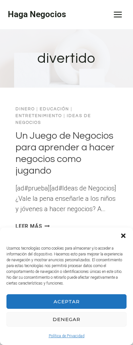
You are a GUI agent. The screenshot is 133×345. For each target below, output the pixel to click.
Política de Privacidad (67, 336)
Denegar (66, 319)
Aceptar (67, 301)
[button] (123, 235)
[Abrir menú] (117, 14)
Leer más (32, 226)
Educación (54, 109)
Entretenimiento (38, 115)
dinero (25, 109)
